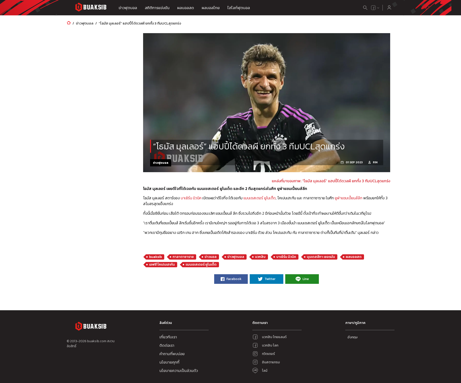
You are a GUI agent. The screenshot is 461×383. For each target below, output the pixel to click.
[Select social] (375, 8)
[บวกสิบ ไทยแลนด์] (373, 8)
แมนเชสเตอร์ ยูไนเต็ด (259, 198)
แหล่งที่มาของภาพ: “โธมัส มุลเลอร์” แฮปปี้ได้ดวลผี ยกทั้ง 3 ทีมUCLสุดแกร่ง (331, 181)
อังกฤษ (352, 337)
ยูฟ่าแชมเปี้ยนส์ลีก (348, 198)
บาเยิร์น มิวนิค (191, 198)
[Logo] (91, 8)
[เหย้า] (69, 23)
